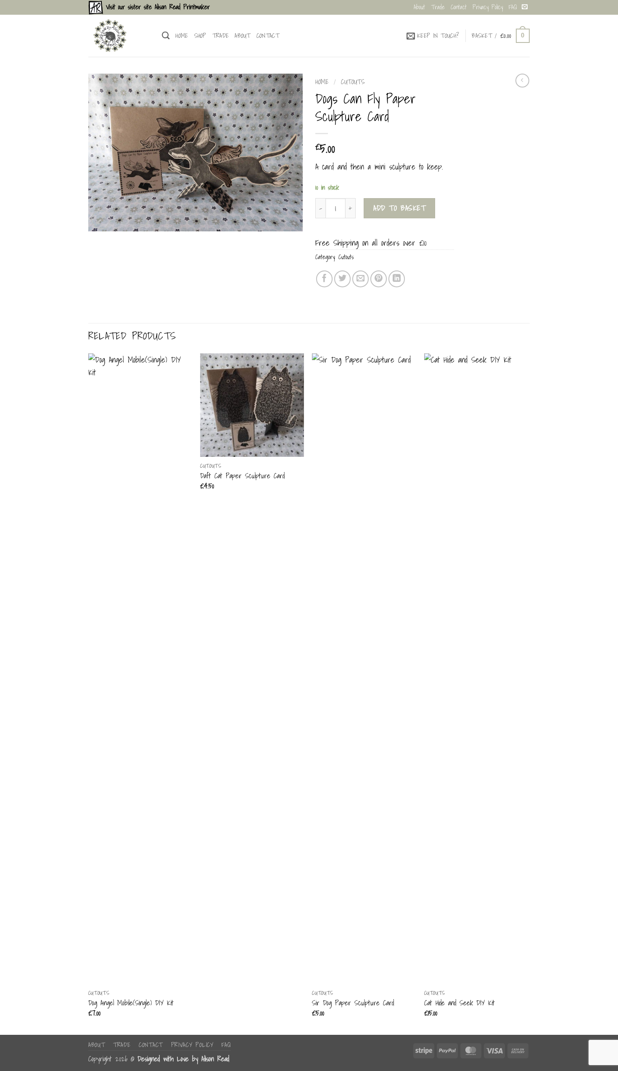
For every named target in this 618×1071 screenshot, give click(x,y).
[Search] (165, 36)
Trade (438, 7)
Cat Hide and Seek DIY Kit (459, 1002)
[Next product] (522, 80)
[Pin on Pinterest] (378, 278)
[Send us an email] (525, 7)
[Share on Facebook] (324, 278)
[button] (433, 36)
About (419, 7)
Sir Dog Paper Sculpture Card (353, 1002)
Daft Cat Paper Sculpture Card (242, 475)
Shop (200, 35)
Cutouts (353, 81)
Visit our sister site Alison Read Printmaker (156, 7)
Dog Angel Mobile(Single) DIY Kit (131, 1002)
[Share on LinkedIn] (396, 278)
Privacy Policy (488, 7)
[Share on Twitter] (342, 278)
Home (181, 35)
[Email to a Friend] (360, 278)
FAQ (513, 7)
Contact (459, 7)
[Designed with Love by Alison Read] (118, 36)
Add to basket (399, 207)
